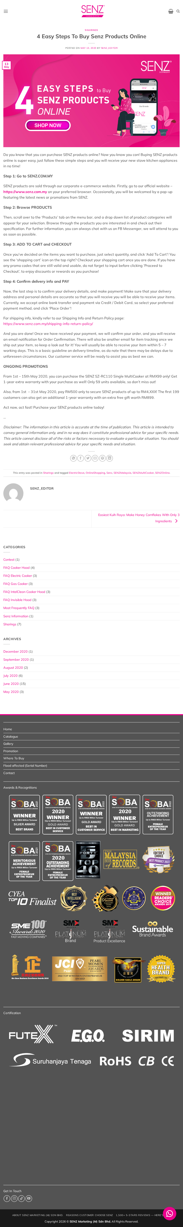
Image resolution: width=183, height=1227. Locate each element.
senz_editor (109, 48)
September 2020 (16, 660)
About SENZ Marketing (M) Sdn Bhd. (37, 1215)
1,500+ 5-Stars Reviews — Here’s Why (143, 1215)
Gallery (8, 744)
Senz (109, 472)
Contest (9, 560)
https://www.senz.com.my (25, 191)
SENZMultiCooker (143, 472)
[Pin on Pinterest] (102, 458)
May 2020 (11, 692)
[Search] (178, 11)
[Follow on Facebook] (7, 1198)
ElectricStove (76, 472)
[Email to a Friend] (95, 458)
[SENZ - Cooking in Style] (93, 11)
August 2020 (13, 668)
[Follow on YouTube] (28, 1198)
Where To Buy (13, 758)
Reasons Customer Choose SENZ (89, 1215)
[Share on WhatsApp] (73, 458)
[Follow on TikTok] (21, 1198)
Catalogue (10, 737)
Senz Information (15, 616)
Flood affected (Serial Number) (25, 766)
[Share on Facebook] (80, 458)
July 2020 (10, 676)
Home (7, 729)
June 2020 (11, 684)
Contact (9, 773)
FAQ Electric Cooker (17, 576)
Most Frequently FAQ (18, 608)
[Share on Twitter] (88, 458)
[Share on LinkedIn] (109, 458)
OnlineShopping (95, 472)
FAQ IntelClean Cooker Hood (24, 592)
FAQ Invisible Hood (17, 600)
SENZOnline (162, 472)
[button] (5, 11)
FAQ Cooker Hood (16, 568)
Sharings (91, 30)
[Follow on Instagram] (14, 1198)
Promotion (10, 751)
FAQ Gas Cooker (15, 584)
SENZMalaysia (122, 472)
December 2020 (15, 652)
